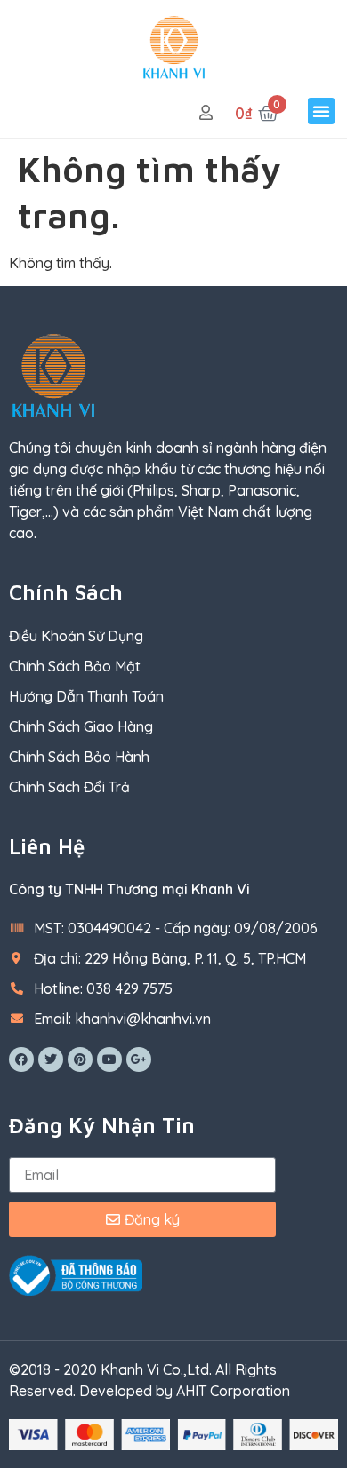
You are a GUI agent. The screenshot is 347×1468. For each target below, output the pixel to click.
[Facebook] (21, 1059)
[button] (321, 111)
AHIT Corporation (233, 1391)
